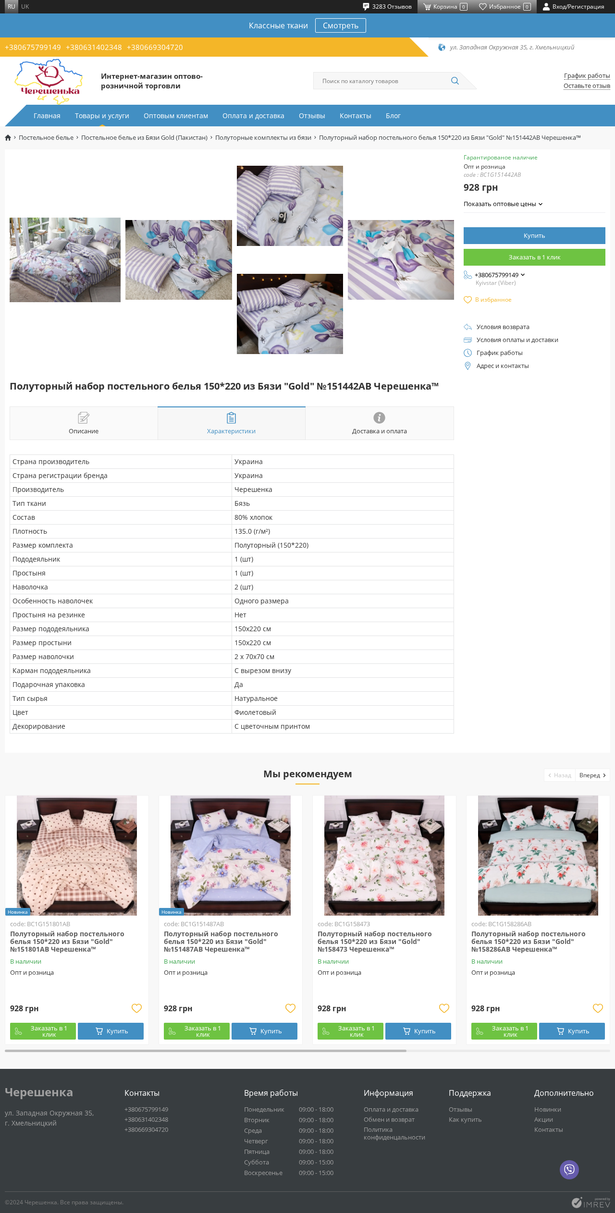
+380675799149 (33, 47)
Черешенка (39, 1092)
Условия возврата (503, 327)
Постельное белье (46, 137)
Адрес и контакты (503, 366)
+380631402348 (94, 47)
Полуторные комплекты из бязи (263, 137)
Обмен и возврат (389, 1119)
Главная (47, 115)
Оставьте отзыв (587, 86)
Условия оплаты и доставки (517, 340)
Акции (543, 1119)
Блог (393, 115)
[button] (560, 775)
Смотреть (340, 25)
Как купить (465, 1119)
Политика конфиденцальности (394, 1133)
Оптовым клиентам (176, 115)
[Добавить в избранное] (136, 1008)
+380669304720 (155, 47)
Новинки (547, 1109)
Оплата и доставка (253, 115)
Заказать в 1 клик (535, 257)
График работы (587, 76)
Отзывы (312, 115)
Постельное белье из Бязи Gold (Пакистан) (144, 137)
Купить (534, 235)
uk (25, 6)
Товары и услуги (102, 115)
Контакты (355, 115)
